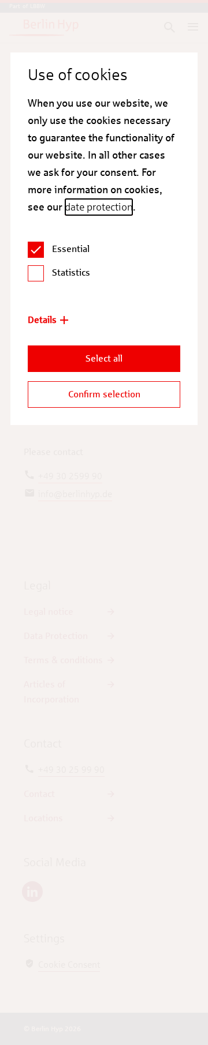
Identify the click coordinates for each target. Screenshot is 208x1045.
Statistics (71, 272)
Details (42, 320)
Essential (71, 249)
